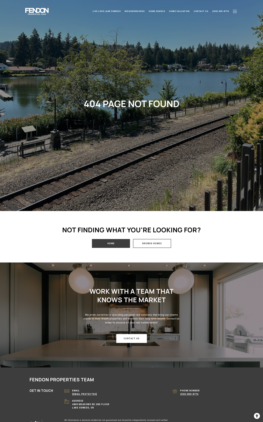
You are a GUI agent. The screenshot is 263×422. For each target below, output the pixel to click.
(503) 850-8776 (189, 394)
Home (111, 243)
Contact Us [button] (132, 338)
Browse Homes (152, 243)
